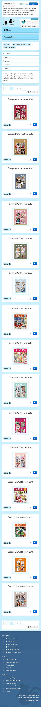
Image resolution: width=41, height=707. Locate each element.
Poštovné (9, 668)
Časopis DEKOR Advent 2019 (20, 134)
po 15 (33, 92)
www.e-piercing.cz (11, 678)
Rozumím (33, 4)
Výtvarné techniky (13, 649)
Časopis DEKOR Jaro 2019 (20, 238)
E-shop (6, 44)
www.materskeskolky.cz (13, 688)
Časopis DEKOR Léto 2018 (20, 377)
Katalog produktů (11, 660)
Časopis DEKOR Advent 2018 (20, 99)
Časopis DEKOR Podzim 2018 (20, 552)
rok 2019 (7, 57)
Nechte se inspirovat (14, 652)
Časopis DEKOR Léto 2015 (20, 308)
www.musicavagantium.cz (14, 680)
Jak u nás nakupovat (12, 662)
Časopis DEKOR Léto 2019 (20, 413)
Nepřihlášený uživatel (30, 26)
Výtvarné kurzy (12, 647)
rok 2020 (7, 54)
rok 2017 (7, 65)
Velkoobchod (10, 665)
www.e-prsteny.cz (11, 683)
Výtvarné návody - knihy (22, 44)
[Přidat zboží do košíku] (35, 124)
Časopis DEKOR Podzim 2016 (20, 482)
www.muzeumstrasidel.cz (14, 686)
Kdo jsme (10, 641)
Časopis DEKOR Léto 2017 (20, 343)
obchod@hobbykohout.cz (31, 698)
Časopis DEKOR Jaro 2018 (20, 204)
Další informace (23, 4)
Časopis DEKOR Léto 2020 (20, 447)
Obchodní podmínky (12, 670)
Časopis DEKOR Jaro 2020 (20, 273)
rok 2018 (7, 61)
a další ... (8, 691)
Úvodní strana (12, 639)
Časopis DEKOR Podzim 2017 (20, 517)
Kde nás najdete (12, 644)
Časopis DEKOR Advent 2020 (20, 168)
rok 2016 (7, 68)
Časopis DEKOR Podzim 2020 (20, 586)
